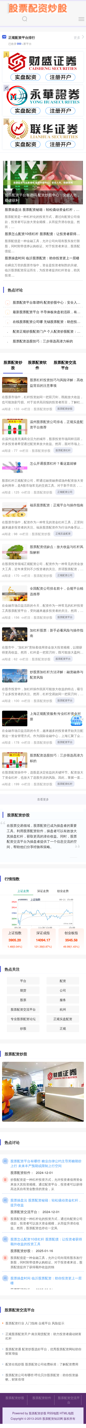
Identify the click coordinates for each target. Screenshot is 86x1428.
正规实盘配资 (63, 533)
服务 (63, 1000)
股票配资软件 (41, 1397)
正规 (63, 1028)
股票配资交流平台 (23, 1009)
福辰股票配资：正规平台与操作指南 (56, 504)
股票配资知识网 (52, 1418)
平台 (23, 980)
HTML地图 (67, 1413)
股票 (23, 1000)
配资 (63, 980)
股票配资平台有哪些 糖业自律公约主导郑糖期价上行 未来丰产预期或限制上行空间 (46, 1163)
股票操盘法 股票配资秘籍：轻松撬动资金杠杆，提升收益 (46, 1202)
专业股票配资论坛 (23, 1019)
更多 (77, 37)
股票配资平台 (64, 617)
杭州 (63, 1009)
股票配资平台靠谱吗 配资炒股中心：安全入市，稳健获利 (42, 197)
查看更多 (43, 799)
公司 (63, 990)
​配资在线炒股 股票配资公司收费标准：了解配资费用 (41, 1364)
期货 (23, 990)
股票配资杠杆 (63, 450)
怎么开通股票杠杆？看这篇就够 (53, 463)
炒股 (23, 1028)
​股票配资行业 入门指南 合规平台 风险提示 (34, 1323)
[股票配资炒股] (36, 8)
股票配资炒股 (64, 408)
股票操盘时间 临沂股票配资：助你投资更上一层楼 (42, 257)
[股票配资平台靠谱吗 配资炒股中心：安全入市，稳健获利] (43, 182)
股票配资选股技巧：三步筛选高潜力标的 (43, 341)
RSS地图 (53, 1413)
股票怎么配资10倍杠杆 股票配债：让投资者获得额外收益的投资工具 (46, 1241)
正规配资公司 (64, 491)
